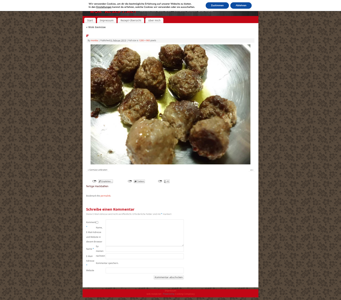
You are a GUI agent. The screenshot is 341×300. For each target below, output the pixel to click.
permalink (105, 195)
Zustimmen (217, 5)
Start (90, 20)
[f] (170, 104)
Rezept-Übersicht (131, 20)
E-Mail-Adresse (90, 261)
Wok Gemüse (96, 27)
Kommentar (91, 224)
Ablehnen (241, 5)
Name (90, 248)
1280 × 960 (144, 40)
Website (90, 270)
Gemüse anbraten (98, 169)
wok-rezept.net (154, 293)
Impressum (106, 20)
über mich (154, 20)
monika (94, 40)
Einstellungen (104, 7)
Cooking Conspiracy (185, 293)
